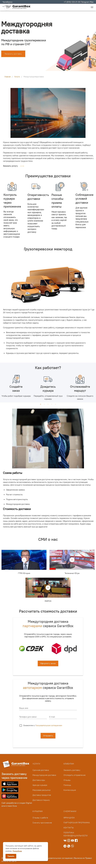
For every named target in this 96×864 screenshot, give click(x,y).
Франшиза (69, 817)
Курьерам (37, 811)
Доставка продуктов (41, 795)
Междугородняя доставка (44, 775)
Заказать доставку (72, 770)
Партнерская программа (77, 822)
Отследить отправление (75, 775)
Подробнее (17, 851)
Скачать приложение (42, 822)
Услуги (17, 76)
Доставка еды (38, 780)
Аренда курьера (39, 785)
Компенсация (70, 790)
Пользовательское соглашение (58, 858)
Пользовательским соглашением (48, 725)
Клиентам (69, 763)
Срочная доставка (40, 770)
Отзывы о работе (40, 817)
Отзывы (67, 780)
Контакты (69, 827)
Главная (7, 76)
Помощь (67, 785)
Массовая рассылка (41, 790)
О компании (70, 811)
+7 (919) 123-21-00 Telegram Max (79, 2)
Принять (11, 856)
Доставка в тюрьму (41, 800)
